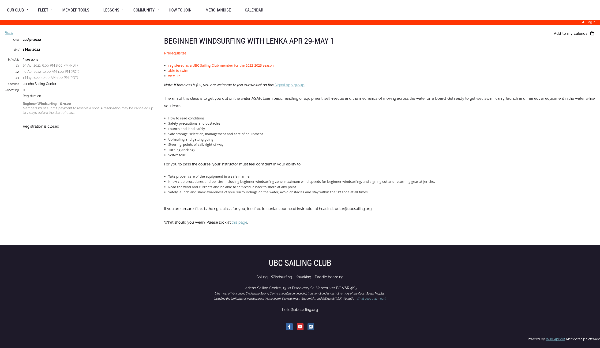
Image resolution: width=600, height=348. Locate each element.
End (16, 49)
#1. (17, 65)
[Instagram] (311, 326)
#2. (17, 71)
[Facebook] (289, 326)
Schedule (13, 59)
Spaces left (12, 90)
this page (239, 222)
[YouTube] (300, 326)
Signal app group (289, 85)
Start (16, 40)
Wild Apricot (555, 339)
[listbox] (574, 33)
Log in (590, 22)
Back (9, 33)
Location (13, 84)
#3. (17, 78)
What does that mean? (371, 298)
